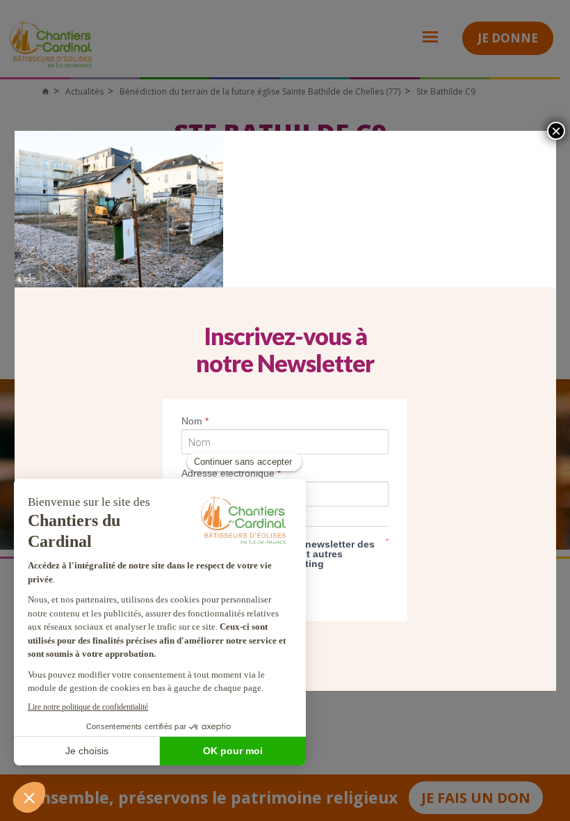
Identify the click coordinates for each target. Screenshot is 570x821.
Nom (195, 421)
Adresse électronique (231, 473)
